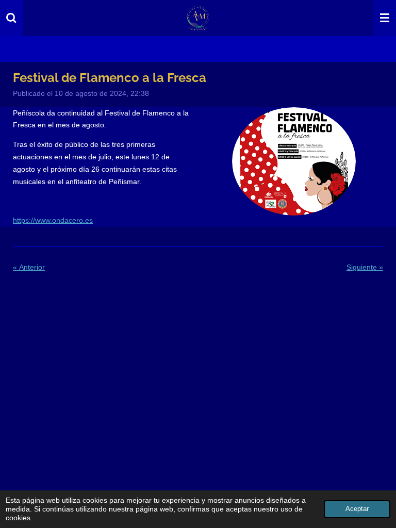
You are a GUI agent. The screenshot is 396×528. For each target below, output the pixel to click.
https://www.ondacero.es (53, 220)
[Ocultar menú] (384, 18)
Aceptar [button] (357, 509)
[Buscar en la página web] (11, 18)
